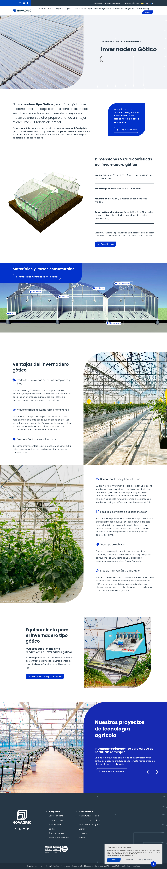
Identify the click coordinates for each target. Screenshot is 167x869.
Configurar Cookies (145, 860)
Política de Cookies (123, 866)
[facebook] (16, 3)
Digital (82, 829)
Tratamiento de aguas (89, 824)
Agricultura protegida (89, 816)
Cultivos (82, 837)
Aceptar (114, 860)
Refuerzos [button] (36, 291)
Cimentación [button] (114, 323)
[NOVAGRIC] (22, 9)
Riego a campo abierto (90, 820)
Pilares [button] (12, 313)
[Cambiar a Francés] (152, 3)
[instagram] (20, 3)
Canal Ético (135, 866)
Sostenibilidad (55, 824)
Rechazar (129, 860)
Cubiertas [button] (99, 288)
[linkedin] (28, 3)
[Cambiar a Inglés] (147, 3)
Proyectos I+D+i (56, 820)
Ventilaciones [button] (123, 283)
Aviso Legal (102, 866)
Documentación (91, 866)
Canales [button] (65, 296)
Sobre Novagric (56, 816)
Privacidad (111, 866)
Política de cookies (127, 855)
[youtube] (24, 3)
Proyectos (83, 833)
